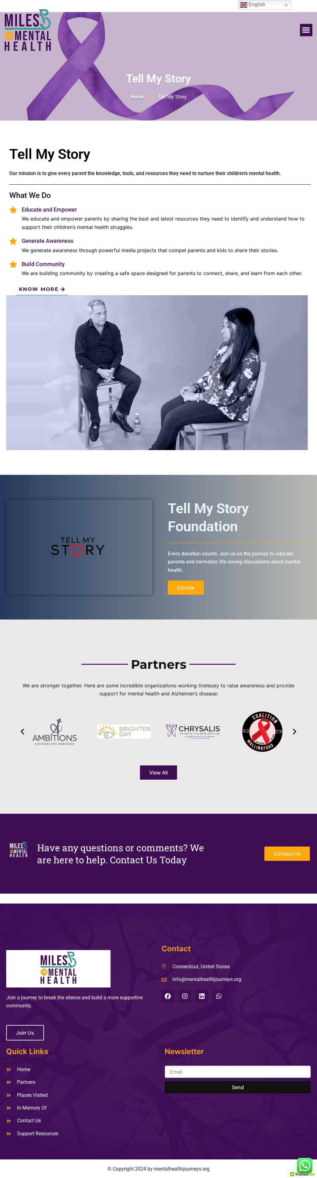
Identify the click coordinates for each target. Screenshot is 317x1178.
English (256, 4)
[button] (306, 30)
